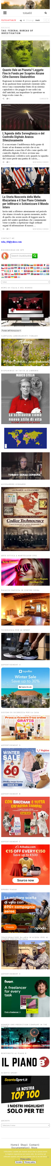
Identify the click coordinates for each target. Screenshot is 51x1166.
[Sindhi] (31, 274)
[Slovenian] (38, 274)
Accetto (19, 1162)
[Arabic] (9, 265)
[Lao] (25, 271)
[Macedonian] (38, 271)
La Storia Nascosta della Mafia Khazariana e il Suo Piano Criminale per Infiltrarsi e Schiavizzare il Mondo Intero (25, 202)
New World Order (41, 162)
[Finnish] (22, 268)
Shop (23, 1144)
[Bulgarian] (31, 265)
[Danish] (6, 268)
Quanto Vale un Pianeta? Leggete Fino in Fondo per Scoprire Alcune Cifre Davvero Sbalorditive (23, 73)
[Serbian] (28, 274)
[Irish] (6, 271)
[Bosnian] (28, 265)
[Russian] (22, 274)
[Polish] (12, 274)
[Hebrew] (41, 268)
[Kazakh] (15, 271)
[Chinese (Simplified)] (38, 265)
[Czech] (2, 268)
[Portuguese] (15, 274)
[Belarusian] (22, 265)
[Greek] (35, 268)
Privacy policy (25, 1159)
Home (14, 1144)
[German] (31, 268)
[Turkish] (9, 276)
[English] (12, 268)
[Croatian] (48, 265)
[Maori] (44, 271)
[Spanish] (44, 274)
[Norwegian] (6, 274)
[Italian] (9, 271)
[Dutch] (9, 268)
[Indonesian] (2, 271)
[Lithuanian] (31, 271)
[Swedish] (48, 274)
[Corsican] (44, 265)
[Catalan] (35, 265)
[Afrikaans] (2, 265)
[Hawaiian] (38, 268)
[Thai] (6, 276)
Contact (33, 1144)
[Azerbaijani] (15, 265)
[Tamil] (2, 276)
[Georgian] (28, 268)
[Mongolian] (48, 271)
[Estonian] (15, 268)
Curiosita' (44, 99)
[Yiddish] (19, 276)
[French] (25, 268)
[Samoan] (25, 274)
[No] (48, 1157)
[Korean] (19, 271)
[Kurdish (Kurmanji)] (22, 271)
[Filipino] (19, 268)
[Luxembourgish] (35, 271)
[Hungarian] (44, 268)
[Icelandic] (48, 268)
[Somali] (41, 274)
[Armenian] (12, 265)
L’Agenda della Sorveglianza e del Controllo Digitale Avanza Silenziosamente (23, 137)
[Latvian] (28, 271)
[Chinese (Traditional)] (41, 265)
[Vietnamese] (15, 276)
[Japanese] (12, 271)
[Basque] (19, 265)
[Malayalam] (41, 271)
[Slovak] (35, 274)
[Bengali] (25, 265)
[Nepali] (2, 274)
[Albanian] (6, 265)
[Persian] (9, 274)
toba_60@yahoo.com (11, 241)
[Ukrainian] (12, 276)
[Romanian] (19, 274)
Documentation (19, 1147)
